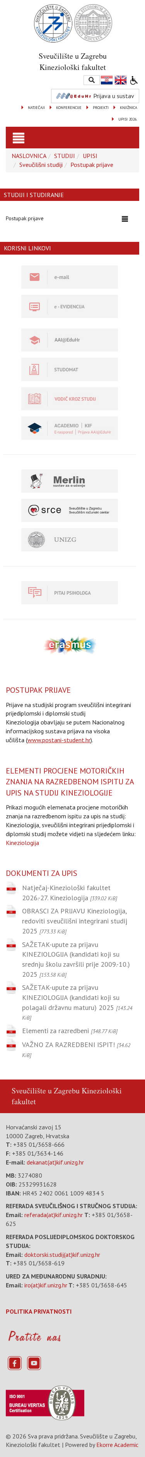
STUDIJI (64, 156)
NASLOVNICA (29, 156)
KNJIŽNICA (128, 107)
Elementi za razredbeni (70, 1030)
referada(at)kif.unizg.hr (53, 1215)
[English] (121, 80)
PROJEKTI (101, 107)
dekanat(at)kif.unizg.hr (55, 1162)
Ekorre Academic (117, 1444)
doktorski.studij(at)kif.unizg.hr (62, 1254)
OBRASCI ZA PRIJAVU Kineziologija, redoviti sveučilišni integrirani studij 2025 (74, 920)
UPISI (90, 156)
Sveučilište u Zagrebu (46, 1090)
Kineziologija (22, 843)
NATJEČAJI (36, 107)
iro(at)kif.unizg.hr (45, 1285)
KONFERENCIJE (69, 107)
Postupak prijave (91, 164)
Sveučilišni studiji (41, 164)
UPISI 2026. (127, 119)
